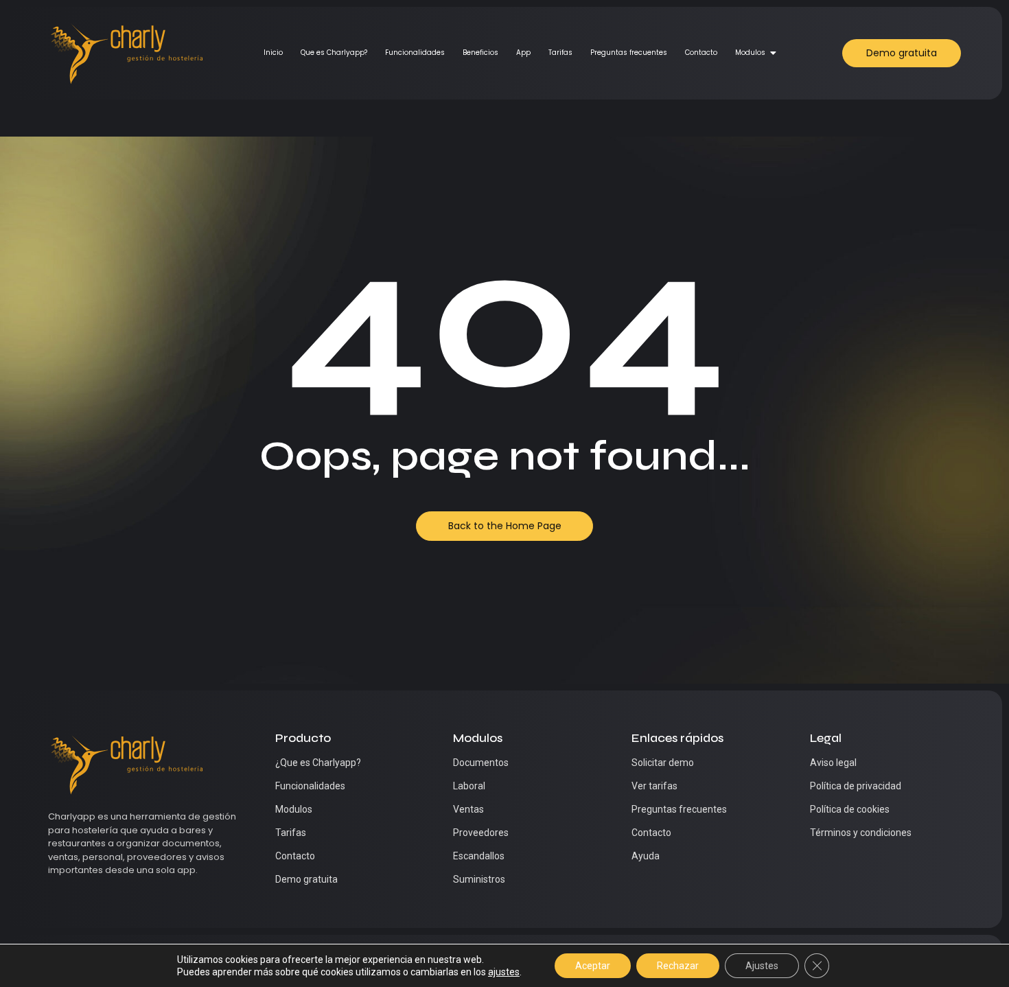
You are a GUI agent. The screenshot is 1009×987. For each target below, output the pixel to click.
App (523, 52)
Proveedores (481, 832)
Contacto (701, 52)
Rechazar (678, 965)
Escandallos (479, 855)
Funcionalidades (415, 52)
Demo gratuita (306, 879)
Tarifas (560, 52)
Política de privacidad (855, 785)
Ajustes (761, 965)
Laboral (469, 785)
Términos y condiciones (861, 832)
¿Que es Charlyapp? (318, 762)
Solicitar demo (662, 762)
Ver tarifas (654, 785)
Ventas (468, 809)
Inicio (273, 52)
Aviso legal (833, 762)
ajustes (504, 971)
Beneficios (480, 52)
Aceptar (592, 965)
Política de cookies (850, 809)
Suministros (479, 879)
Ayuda (645, 855)
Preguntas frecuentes (628, 52)
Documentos (481, 762)
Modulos (750, 52)
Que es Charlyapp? (334, 52)
